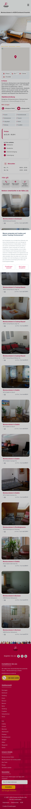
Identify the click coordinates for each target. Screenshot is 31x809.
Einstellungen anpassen (8, 267)
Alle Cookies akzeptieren (22, 267)
